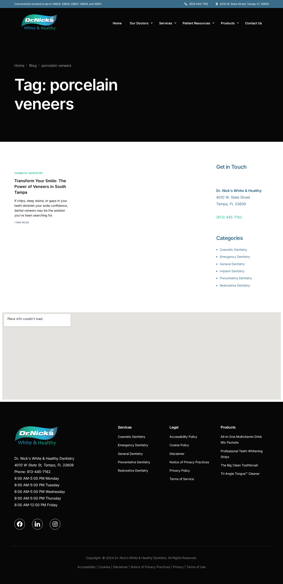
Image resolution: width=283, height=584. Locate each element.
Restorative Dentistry (235, 285)
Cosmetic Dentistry (28, 173)
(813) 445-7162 (229, 217)
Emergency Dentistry (235, 256)
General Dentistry (232, 264)
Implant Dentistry (232, 271)
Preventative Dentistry (236, 278)
